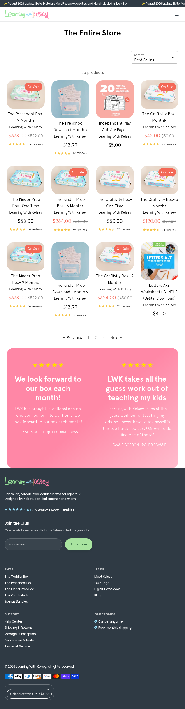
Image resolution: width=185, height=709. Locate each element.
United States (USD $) (27, 694)
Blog (97, 595)
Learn (99, 569)
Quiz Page (101, 583)
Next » (116, 337)
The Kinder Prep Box (19, 589)
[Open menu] (176, 14)
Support (12, 614)
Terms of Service (17, 646)
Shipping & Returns (18, 628)
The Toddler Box (16, 577)
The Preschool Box (18, 583)
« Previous (72, 337)
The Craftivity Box (18, 595)
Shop (9, 569)
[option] (44, 401)
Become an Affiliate (19, 640)
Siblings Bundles (16, 601)
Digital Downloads (107, 589)
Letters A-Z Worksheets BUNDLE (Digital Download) (159, 292)
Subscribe (78, 544)
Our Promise (104, 614)
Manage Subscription (20, 634)
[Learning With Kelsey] (27, 14)
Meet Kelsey (103, 577)
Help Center (13, 621)
